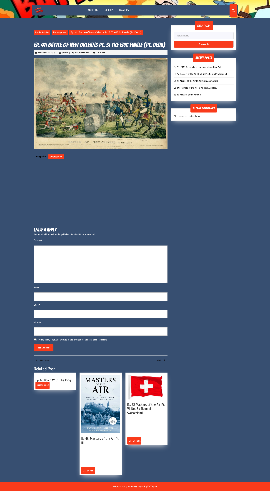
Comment (39, 240)
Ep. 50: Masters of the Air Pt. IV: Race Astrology (195, 88)
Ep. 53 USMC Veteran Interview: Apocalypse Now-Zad (197, 67)
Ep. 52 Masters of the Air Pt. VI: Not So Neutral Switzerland (146, 409)
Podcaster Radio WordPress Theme (128, 486)
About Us (93, 10)
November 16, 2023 (46, 52)
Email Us (124, 10)
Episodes (108, 10)
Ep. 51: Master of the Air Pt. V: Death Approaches (196, 81)
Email (37, 305)
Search (203, 26)
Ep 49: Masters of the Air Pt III (187, 94)
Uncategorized (59, 32)
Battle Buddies (42, 32)
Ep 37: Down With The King (53, 380)
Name (37, 287)
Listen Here (43, 386)
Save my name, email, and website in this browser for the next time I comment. (71, 339)
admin (65, 52)
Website (37, 322)
